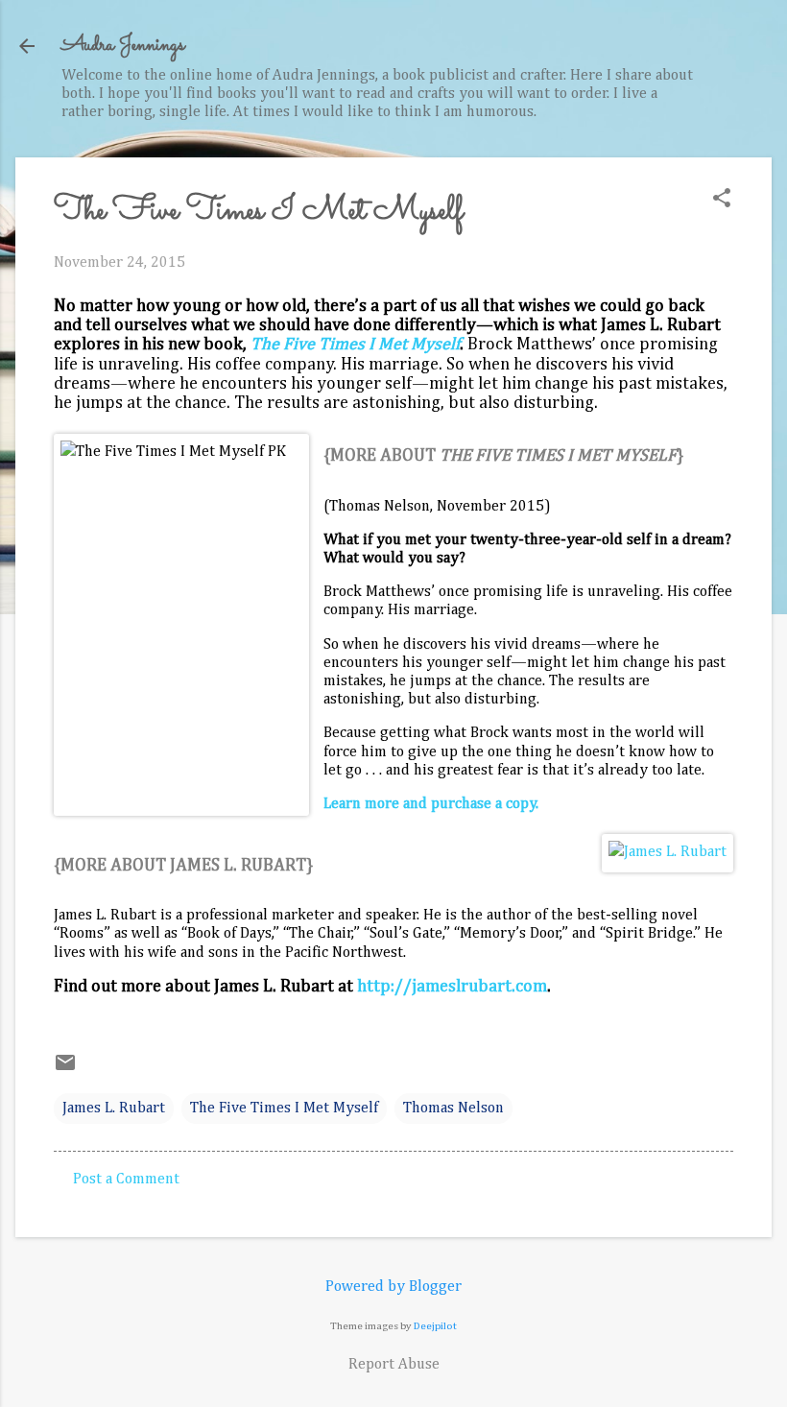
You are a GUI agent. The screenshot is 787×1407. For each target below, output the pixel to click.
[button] (721, 200)
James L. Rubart (113, 1108)
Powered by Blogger (393, 1287)
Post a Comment (126, 1179)
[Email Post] (65, 1070)
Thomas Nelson (453, 1108)
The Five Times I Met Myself (355, 344)
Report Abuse (394, 1364)
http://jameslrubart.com (452, 986)
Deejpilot (435, 1326)
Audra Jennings (122, 45)
